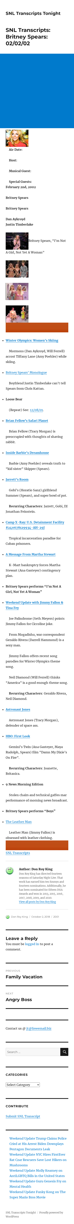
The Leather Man (19, 822)
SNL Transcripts (18, 853)
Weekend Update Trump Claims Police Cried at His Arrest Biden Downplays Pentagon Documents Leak (38, 1144)
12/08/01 (36, 410)
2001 (56, 916)
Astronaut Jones (18, 709)
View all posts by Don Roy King (37, 901)
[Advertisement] (37, 91)
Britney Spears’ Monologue (26, 372)
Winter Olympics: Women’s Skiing (32, 340)
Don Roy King (19, 916)
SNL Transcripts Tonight (33, 13)
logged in (32, 944)
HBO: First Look (18, 736)
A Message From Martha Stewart (31, 554)
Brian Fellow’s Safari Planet (27, 421)
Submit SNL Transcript (23, 1116)
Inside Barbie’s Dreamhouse (27, 453)
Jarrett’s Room (17, 479)
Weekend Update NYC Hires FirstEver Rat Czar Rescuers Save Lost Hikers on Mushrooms (38, 1160)
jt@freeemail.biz (38, 1028)
